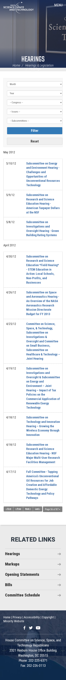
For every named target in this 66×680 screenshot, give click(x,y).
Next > (28, 509)
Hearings (33, 59)
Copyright (48, 617)
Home (16, 65)
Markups (12, 564)
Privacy (17, 617)
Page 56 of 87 (52, 509)
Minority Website (13, 621)
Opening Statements (22, 574)
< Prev (18, 509)
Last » (37, 509)
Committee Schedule (22, 595)
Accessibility (32, 617)
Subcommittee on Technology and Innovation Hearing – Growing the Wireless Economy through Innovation (43, 426)
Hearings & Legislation (39, 65)
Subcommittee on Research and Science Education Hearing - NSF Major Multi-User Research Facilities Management (43, 453)
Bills (8, 584)
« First (8, 509)
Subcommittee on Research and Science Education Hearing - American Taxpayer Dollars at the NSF (43, 203)
